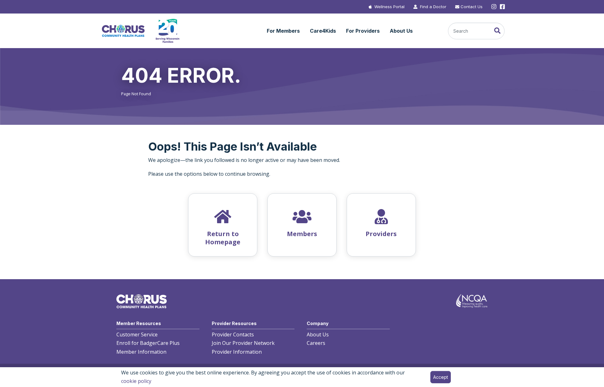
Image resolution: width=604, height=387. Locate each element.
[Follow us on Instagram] (494, 6)
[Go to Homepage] (140, 31)
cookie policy (136, 381)
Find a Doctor (433, 6)
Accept (440, 377)
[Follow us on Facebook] (502, 6)
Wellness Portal (389, 6)
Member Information (141, 351)
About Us (318, 334)
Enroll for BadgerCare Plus (148, 343)
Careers (316, 343)
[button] (283, 31)
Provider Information (237, 351)
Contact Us (472, 6)
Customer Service (137, 334)
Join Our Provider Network (243, 343)
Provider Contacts (233, 334)
